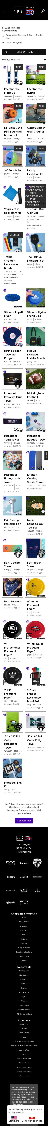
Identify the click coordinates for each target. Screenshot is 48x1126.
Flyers (24, 997)
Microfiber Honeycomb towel (12, 478)
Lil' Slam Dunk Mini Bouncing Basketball (13, 131)
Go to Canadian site (32, 1121)
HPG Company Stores (24, 1014)
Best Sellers (24, 926)
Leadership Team (24, 1050)
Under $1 (24, 935)
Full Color (23, 930)
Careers (24, 1028)
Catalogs (24, 988)
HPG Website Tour (24, 1059)
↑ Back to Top (24, 820)
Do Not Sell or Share (24, 1067)
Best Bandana (13, 601)
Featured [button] (11, 59)
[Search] (43, 11)
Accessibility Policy (24, 1072)
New (24, 917)
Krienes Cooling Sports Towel (35, 478)
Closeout (24, 961)
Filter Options (24, 52)
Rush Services (24, 922)
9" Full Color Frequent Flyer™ (35, 647)
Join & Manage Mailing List (24, 1041)
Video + (24, 984)
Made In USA (24, 956)
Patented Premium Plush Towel (13, 397)
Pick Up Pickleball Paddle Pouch (36, 354)
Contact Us (24, 1076)
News (24, 1037)
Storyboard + (24, 975)
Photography (24, 992)
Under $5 (24, 939)
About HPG (24, 1024)
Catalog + (24, 979)
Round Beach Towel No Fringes (12, 354)
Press (24, 1054)
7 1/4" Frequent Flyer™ (10, 694)
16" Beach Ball (13, 170)
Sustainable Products (24, 952)
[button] (46, 455)
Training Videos (24, 1010)
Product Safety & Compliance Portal (24, 1046)
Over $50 (24, 943)
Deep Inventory (24, 948)
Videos (24, 1001)
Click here (14, 807)
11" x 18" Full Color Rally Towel (34, 740)
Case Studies (24, 1005)
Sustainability (24, 1033)
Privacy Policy (24, 1063)
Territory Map (24, 971)
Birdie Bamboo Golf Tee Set (36, 524)
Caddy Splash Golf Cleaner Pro (36, 131)
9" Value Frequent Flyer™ (33, 605)
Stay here (14, 1121)
